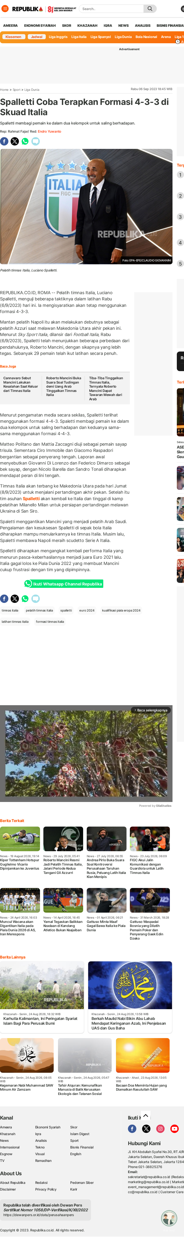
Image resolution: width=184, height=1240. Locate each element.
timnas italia (10, 610)
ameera (10, 25)
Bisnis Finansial (81, 1147)
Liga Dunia (123, 37)
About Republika (12, 1182)
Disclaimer (8, 1189)
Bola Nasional (146, 37)
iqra (108, 25)
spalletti (66, 610)
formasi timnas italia (50, 621)
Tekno (40, 1147)
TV (2, 1161)
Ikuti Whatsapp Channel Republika (67, 584)
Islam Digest (79, 1134)
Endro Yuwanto (49, 131)
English (75, 1154)
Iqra (38, 1134)
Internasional (9, 1147)
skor (66, 25)
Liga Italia (78, 37)
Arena (166, 37)
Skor (73, 1127)
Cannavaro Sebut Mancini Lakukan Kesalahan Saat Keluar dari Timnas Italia (20, 384)
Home (4, 90)
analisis (142, 25)
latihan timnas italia (15, 621)
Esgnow (6, 1154)
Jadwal (36, 37)
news (123, 25)
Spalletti (31, 498)
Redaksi (41, 1182)
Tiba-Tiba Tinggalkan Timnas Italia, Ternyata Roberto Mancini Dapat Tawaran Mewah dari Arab (106, 388)
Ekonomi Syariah (40, 25)
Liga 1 (179, 37)
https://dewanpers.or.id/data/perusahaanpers (38, 1215)
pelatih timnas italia (39, 610)
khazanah (87, 25)
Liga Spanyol (101, 37)
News (4, 1140)
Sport (17, 90)
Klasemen (13, 37)
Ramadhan (43, 1161)
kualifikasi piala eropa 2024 (121, 610)
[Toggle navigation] (5, 8)
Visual (40, 1154)
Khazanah (7, 1134)
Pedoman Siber (81, 1182)
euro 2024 (86, 610)
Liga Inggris (58, 37)
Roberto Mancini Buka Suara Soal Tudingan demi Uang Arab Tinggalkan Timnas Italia (63, 386)
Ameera (6, 1127)
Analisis (41, 1140)
